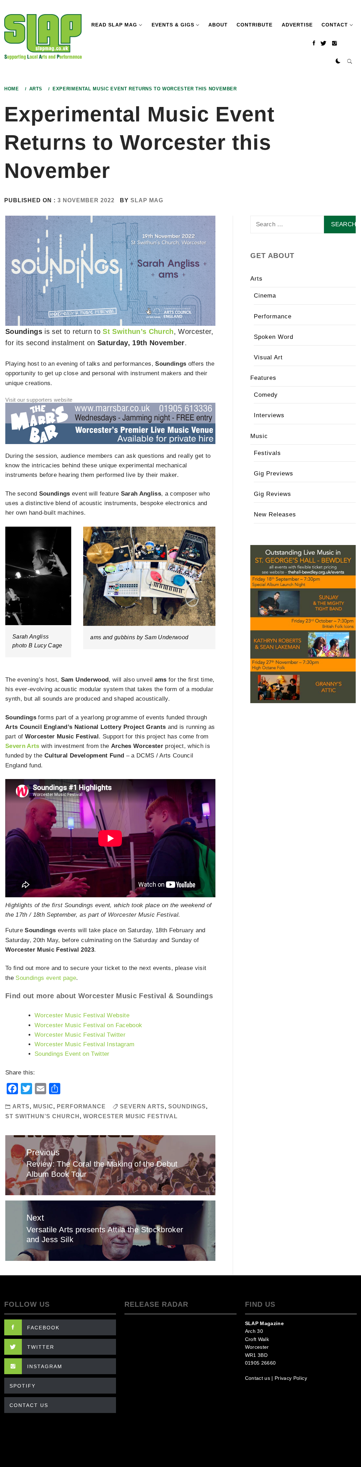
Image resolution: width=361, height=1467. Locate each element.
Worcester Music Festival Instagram (85, 1044)
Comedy (266, 394)
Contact (335, 25)
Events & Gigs (173, 25)
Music (43, 1106)
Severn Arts (22, 746)
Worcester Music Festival (130, 1116)
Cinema (265, 295)
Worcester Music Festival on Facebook (88, 1025)
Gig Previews (273, 473)
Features (263, 378)
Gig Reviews (272, 494)
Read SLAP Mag (114, 25)
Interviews (269, 415)
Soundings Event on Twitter (72, 1053)
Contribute (255, 25)
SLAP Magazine (264, 1323)
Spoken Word (273, 337)
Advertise (297, 25)
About (218, 25)
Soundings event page (46, 978)
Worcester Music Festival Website (82, 1015)
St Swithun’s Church (138, 331)
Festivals (267, 453)
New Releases (275, 514)
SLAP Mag (146, 200)
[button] (338, 61)
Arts (21, 1106)
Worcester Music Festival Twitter (80, 1034)
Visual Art (268, 357)
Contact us (257, 1378)
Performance (81, 1106)
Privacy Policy (291, 1378)
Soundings (187, 1106)
